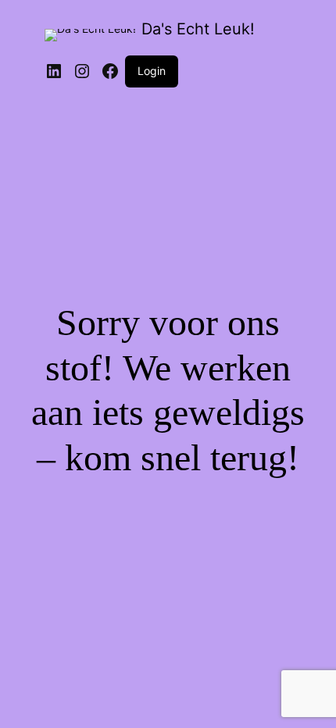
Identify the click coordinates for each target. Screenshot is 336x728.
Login (152, 70)
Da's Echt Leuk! (198, 29)
